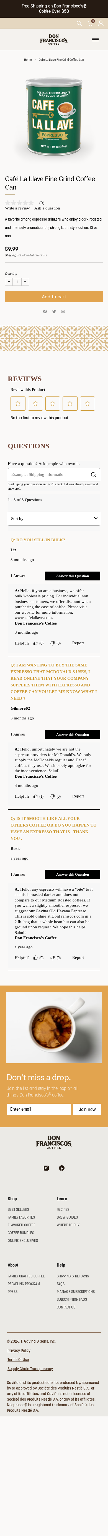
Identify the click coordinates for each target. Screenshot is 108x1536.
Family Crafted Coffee (26, 1276)
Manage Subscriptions (76, 1291)
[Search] (79, 23)
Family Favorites (21, 1217)
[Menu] (95, 40)
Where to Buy (68, 1225)
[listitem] (54, 9)
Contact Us (66, 1307)
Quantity (11, 274)
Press (12, 1291)
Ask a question (47, 208)
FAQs (61, 1284)
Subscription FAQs (72, 1299)
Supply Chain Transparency (30, 1368)
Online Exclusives (23, 1240)
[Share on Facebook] (45, 311)
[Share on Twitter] (54, 311)
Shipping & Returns (73, 1276)
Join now (87, 1109)
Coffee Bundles (21, 1233)
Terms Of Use (18, 1359)
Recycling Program (24, 1284)
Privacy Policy (18, 1350)
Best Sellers (18, 1209)
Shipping (10, 255)
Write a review (17, 208)
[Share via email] (63, 311)
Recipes (63, 1209)
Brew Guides (67, 1217)
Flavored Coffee (21, 1225)
